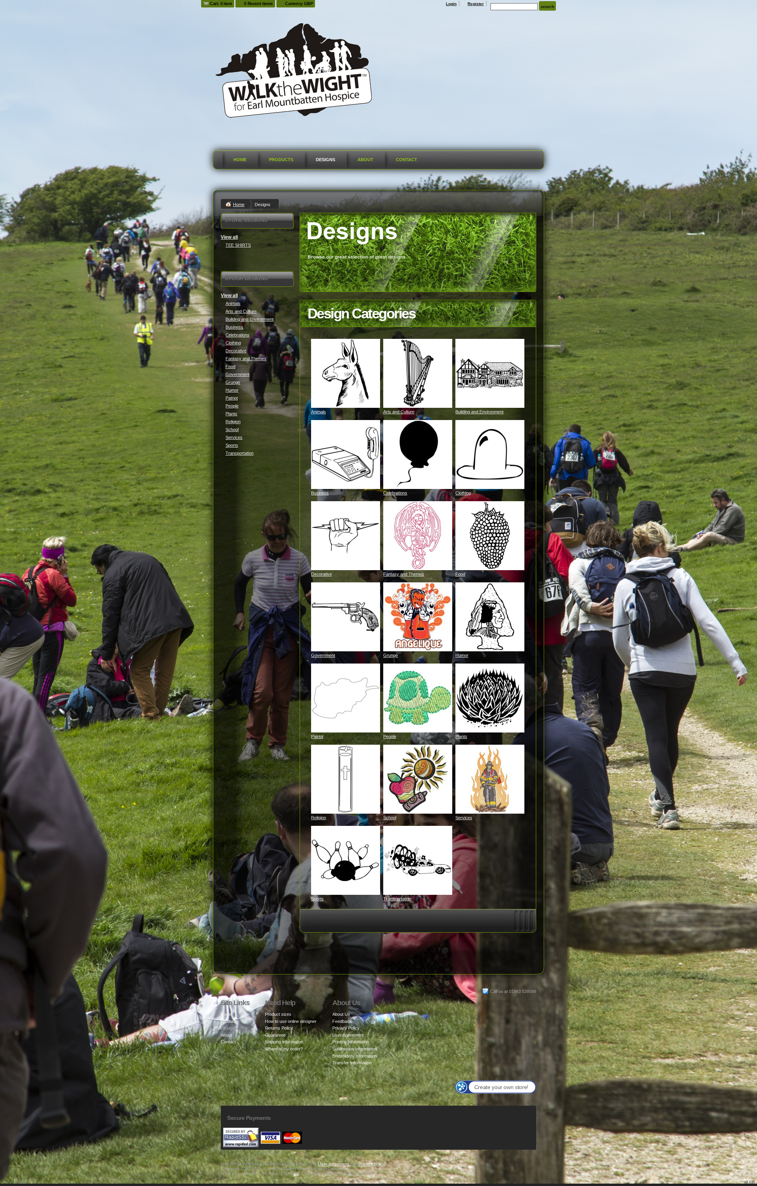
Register (476, 4)
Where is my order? (284, 1049)
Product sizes (278, 1014)
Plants (461, 736)
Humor (461, 655)
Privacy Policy (346, 1028)
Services (463, 817)
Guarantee (275, 1035)
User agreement (333, 1164)
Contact (406, 159)
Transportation (397, 898)
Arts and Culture (398, 411)
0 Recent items (258, 3)
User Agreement (348, 1035)
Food (460, 574)
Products (281, 159)
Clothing (463, 493)
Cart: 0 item (221, 3)
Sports (317, 898)
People (389, 736)
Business (320, 493)
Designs (325, 159)
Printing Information (350, 1041)
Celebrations (395, 493)
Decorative (321, 574)
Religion (318, 817)
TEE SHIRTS (238, 245)
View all (229, 237)
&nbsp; (345, 373)
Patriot (317, 736)
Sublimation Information (354, 1049)
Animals (318, 411)
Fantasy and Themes (403, 574)
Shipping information (284, 1041)
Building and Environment (479, 411)
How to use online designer (291, 1021)
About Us (341, 1014)
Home (239, 159)
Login (451, 4)
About (365, 159)
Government (323, 655)
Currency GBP (299, 3)
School (389, 817)
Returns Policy (279, 1028)
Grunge (390, 655)
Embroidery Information (354, 1056)
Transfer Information (351, 1062)
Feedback (342, 1021)
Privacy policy (371, 1164)
